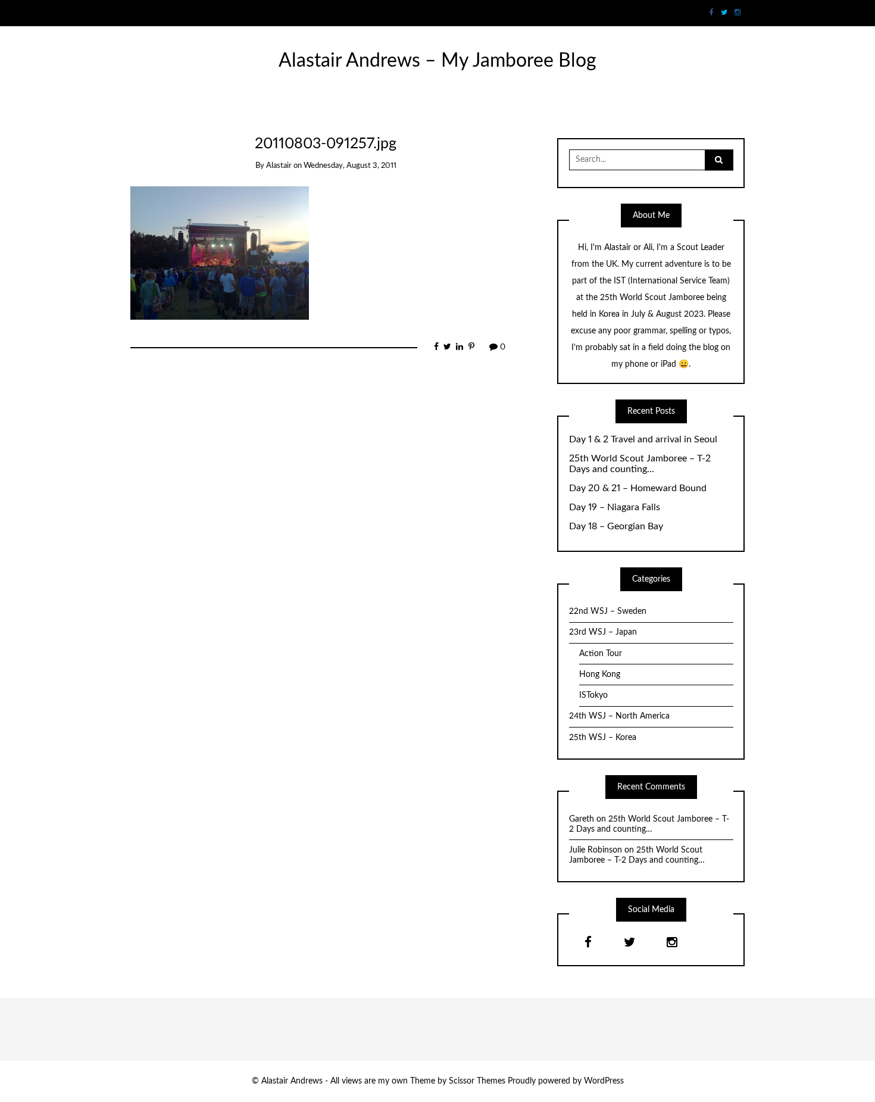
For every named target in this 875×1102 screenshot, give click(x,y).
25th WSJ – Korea (602, 737)
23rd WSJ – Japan (603, 632)
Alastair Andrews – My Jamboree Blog (437, 61)
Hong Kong (599, 674)
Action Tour (600, 654)
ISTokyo (593, 695)
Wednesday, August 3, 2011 (350, 166)
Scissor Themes (477, 1081)
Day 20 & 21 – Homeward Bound (638, 488)
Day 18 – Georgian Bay (616, 526)
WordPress (604, 1081)
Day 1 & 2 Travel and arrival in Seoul (643, 439)
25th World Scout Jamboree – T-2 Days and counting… (640, 464)
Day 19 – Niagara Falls (614, 507)
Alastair (279, 166)
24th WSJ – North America (619, 716)
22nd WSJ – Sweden (607, 611)
